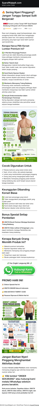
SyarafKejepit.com (11, 2)
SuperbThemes (34, 405)
